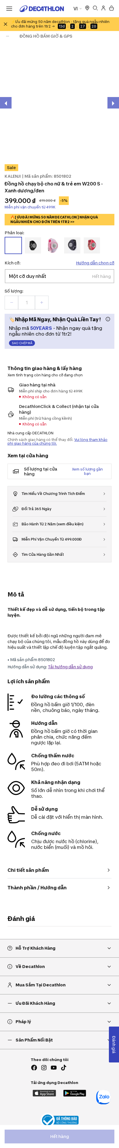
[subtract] (11, 302)
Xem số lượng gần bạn (87, 471)
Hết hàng (59, 1136)
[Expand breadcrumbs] (7, 36)
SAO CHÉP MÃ (22, 343)
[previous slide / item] (6, 103)
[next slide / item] (113, 103)
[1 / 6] (59, 101)
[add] (42, 302)
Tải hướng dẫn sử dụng (70, 666)
